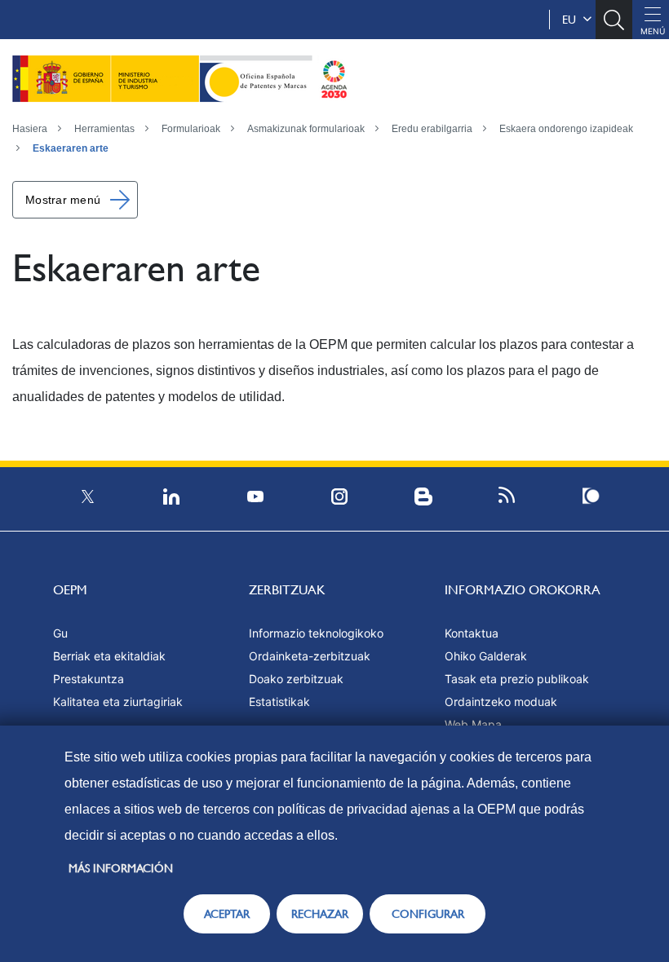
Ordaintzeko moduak (501, 701)
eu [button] (572, 19)
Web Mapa (473, 724)
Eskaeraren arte (71, 148)
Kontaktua (471, 633)
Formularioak (191, 129)
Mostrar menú (62, 199)
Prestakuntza (88, 679)
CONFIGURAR (428, 913)
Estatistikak (279, 701)
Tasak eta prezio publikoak (517, 679)
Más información (121, 868)
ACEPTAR (227, 913)
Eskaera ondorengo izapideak (566, 129)
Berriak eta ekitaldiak (109, 656)
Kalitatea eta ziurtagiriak (118, 701)
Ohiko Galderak (486, 656)
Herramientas (104, 129)
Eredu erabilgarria (432, 129)
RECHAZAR (319, 913)
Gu (60, 633)
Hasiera (29, 129)
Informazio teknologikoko (316, 633)
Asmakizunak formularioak (306, 129)
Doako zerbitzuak (296, 679)
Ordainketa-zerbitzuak (309, 656)
